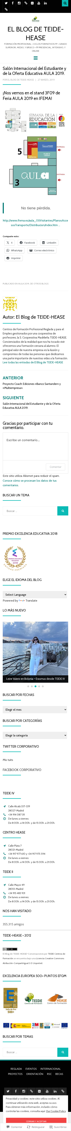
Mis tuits (8, 760)
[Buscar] (65, 3)
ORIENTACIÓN (34, 1074)
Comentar (55, 466)
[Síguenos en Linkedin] (45, 3)
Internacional (50, 1068)
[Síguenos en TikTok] (26, 3)
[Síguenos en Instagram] (19, 3)
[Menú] (36, 57)
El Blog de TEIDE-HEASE (20, 79)
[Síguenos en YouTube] (39, 3)
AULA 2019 (23, 283)
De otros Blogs (39, 283)
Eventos (31, 1068)
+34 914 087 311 (16, 814)
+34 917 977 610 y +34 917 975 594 (26, 853)
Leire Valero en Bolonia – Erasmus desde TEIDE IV (35, 678)
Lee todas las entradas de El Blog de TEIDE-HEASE (33, 362)
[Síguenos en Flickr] (32, 3)
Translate (31, 600)
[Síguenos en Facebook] (12, 3)
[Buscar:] (30, 511)
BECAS (59, 1074)
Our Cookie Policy (56, 1111)
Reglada (16, 1068)
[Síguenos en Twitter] (6, 3)
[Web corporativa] (6, 9)
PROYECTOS (15, 1074)
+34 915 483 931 (16, 893)
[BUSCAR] (62, 510)
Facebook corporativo (22, 770)
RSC (49, 1074)
